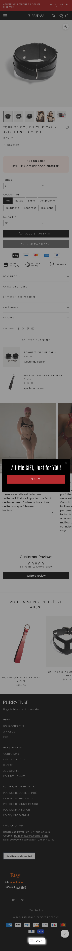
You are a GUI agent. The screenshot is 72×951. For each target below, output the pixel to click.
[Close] (66, 463)
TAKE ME (36, 479)
